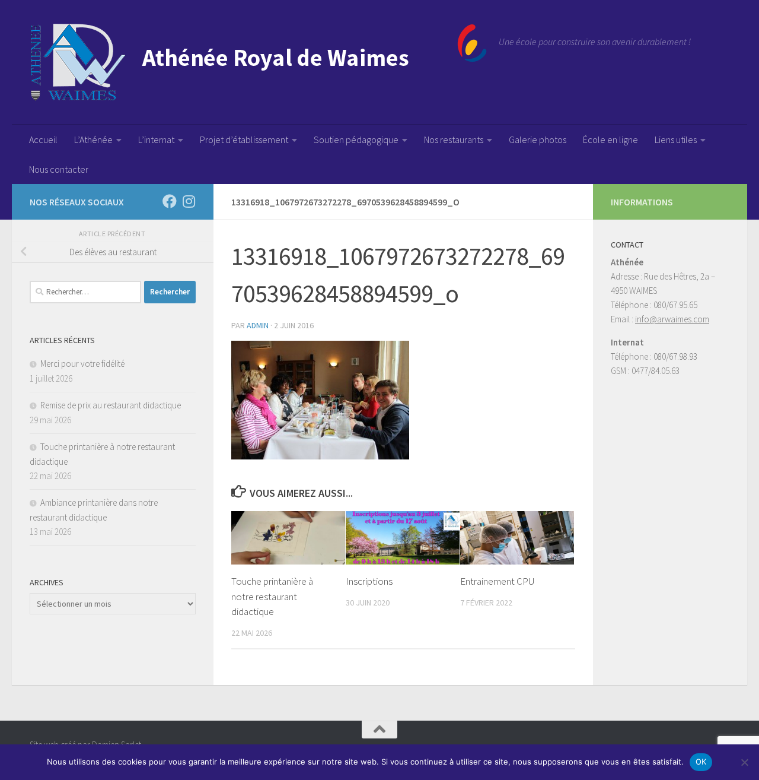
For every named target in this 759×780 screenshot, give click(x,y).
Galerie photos (537, 139)
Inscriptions (369, 581)
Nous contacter (58, 169)
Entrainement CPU (497, 581)
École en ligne (610, 139)
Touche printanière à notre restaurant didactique (272, 596)
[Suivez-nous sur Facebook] (169, 201)
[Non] (744, 762)
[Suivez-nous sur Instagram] (188, 201)
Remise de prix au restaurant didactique (110, 405)
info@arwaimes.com (672, 319)
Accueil (43, 139)
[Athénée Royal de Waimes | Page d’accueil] (258, 62)
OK (701, 761)
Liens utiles (676, 139)
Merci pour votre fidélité (82, 363)
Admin (258, 325)
